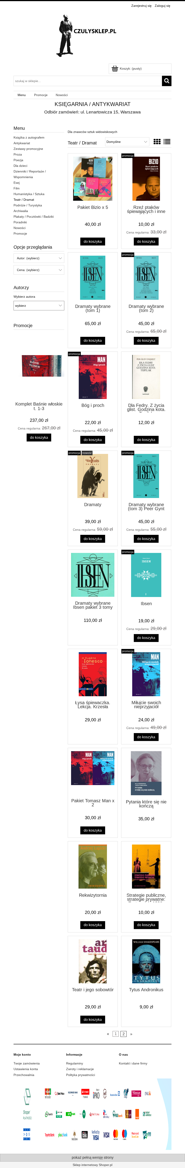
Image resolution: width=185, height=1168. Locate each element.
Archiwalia (21, 211)
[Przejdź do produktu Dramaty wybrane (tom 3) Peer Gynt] (146, 476)
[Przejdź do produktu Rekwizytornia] (92, 867)
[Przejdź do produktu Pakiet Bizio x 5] (92, 179)
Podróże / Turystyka (28, 205)
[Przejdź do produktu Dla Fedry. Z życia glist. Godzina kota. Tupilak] (146, 377)
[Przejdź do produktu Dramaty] (92, 476)
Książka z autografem (29, 137)
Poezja (18, 160)
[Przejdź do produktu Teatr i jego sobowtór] (92, 961)
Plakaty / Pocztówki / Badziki (34, 216)
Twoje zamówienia (27, 1063)
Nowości (19, 228)
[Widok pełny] (167, 142)
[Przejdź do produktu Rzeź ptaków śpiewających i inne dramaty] (146, 179)
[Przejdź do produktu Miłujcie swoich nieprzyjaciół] (146, 674)
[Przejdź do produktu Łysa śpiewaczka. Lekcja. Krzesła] (92, 674)
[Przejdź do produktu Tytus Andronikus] (146, 961)
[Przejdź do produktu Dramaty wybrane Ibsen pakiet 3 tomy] (92, 575)
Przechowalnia (24, 1075)
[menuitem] (22, 95)
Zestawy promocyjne (28, 149)
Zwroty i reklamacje (80, 1069)
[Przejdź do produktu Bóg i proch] (92, 377)
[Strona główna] (92, 36)
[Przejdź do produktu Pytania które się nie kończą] (146, 773)
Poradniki (20, 222)
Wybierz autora (24, 296)
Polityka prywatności (80, 1075)
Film (17, 188)
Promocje (20, 233)
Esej (17, 182)
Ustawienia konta (26, 1069)
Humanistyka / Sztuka (29, 194)
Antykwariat (22, 143)
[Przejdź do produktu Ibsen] (146, 575)
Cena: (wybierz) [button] (28, 270)
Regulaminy (74, 1063)
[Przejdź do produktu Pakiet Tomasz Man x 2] (92, 772)
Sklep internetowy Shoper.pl (92, 1165)
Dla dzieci (20, 166)
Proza (18, 154)
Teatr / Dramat (24, 199)
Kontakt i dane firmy (133, 1063)
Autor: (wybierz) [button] (28, 258)
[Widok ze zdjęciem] (157, 142)
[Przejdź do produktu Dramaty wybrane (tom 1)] (92, 278)
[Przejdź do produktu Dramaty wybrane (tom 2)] (146, 278)
